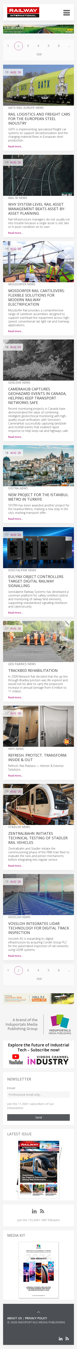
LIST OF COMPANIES (21, 1326)
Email (11, 1088)
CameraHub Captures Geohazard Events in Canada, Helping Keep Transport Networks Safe (37, 396)
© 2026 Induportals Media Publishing (36, 1322)
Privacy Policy (36, 1318)
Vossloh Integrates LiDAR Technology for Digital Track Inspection (38, 928)
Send (38, 1117)
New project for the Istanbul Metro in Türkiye (38, 497)
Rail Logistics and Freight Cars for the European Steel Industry (39, 119)
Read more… (15, 146)
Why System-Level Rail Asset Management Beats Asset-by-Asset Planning (37, 209)
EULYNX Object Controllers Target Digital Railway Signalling (35, 581)
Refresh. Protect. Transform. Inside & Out (37, 757)
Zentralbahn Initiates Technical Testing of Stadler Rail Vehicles (38, 838)
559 (39, 54)
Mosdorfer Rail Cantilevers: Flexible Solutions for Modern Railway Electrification (36, 297)
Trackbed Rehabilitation (33, 670)
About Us (14, 1318)
